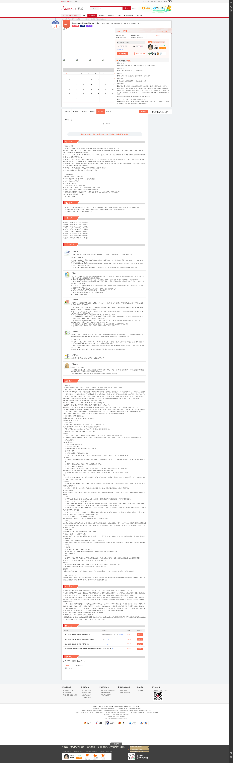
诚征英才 (111, 706)
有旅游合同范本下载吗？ (108, 690)
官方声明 (139, 15)
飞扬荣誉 (105, 706)
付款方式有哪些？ (87, 692)
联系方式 (121, 706)
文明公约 (92, 111)
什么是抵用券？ (124, 690)
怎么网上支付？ (86, 695)
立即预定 (143, 111)
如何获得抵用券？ (125, 692)
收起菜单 (116, 744)
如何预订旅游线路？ (69, 690)
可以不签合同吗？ (106, 695)
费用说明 (75, 111)
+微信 (162, 1)
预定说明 (84, 111)
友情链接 (126, 706)
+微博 (154, 1)
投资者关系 (146, 1)
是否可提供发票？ (87, 697)
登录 (72, 1)
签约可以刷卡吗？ (87, 690)
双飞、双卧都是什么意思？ (71, 695)
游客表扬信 (132, 706)
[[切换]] (112, 1)
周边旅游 (111, 15)
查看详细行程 (120, 49)
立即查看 (140, 634)
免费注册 (77, 1)
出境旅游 (92, 15)
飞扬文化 (100, 706)
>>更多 (121, 634)
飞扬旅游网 (71, 19)
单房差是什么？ (67, 692)
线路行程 (67, 111)
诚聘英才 (140, 690)
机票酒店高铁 (128, 15)
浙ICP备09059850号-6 (141, 712)
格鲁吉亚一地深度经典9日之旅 (98, 19)
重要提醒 (100, 111)
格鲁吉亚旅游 (85, 19)
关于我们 (138, 706)
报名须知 (158, 35)
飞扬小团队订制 (140, 53)
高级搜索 (134, 8)
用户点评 (108, 111)
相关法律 (116, 706)
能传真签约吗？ (105, 692)
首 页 (84, 15)
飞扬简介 (95, 706)
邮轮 (119, 15)
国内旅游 (102, 15)
